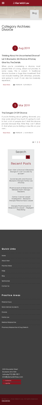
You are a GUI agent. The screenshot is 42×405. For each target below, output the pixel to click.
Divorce (4, 312)
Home (4, 255)
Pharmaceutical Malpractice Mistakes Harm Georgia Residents (21, 190)
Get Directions (8, 380)
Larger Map (7, 383)
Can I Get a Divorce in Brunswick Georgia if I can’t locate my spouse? (21, 172)
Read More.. (7, 84)
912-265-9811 (14, 374)
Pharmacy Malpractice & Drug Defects (15, 327)
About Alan (6, 261)
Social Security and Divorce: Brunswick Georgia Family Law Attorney (21, 181)
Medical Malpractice (9, 322)
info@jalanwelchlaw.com (12, 377)
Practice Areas (7, 266)
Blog (3, 276)
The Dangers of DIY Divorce (14, 112)
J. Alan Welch (28, 133)
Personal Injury (7, 302)
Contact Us (5, 286)
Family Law (5, 317)
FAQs (3, 271)
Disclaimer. (6, 400)
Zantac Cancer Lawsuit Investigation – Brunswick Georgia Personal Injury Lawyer (21, 199)
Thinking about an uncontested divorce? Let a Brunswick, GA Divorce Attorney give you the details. (21, 59)
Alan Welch (27, 85)
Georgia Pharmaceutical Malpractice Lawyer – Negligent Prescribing (21, 208)
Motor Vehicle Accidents (10, 307)
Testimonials (6, 281)
